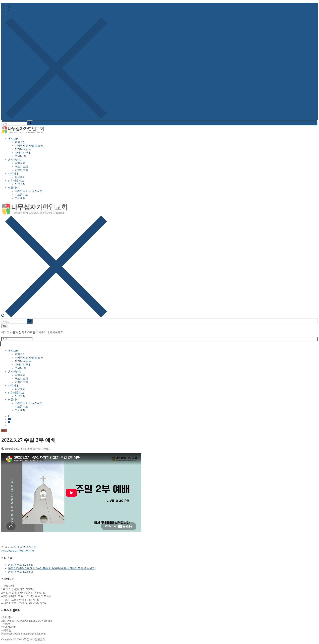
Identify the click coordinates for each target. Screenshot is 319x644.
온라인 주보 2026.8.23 (20, 564)
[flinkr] (9, 10)
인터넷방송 (43, 448)
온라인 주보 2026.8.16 (20, 571)
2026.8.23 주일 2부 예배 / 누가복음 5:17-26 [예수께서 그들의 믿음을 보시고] (52, 568)
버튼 (4, 430)
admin (7, 448)
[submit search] (30, 122)
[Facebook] (8, 4)
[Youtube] (9, 7)
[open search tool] (54, 118)
